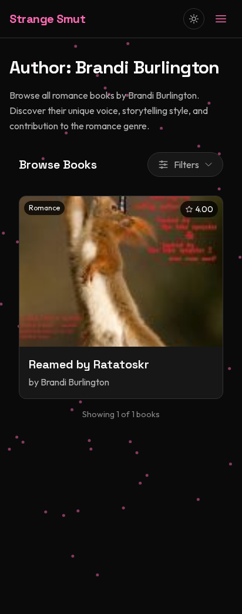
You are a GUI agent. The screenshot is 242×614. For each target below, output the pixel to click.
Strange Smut (47, 18)
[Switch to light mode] (193, 18)
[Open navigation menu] (221, 19)
